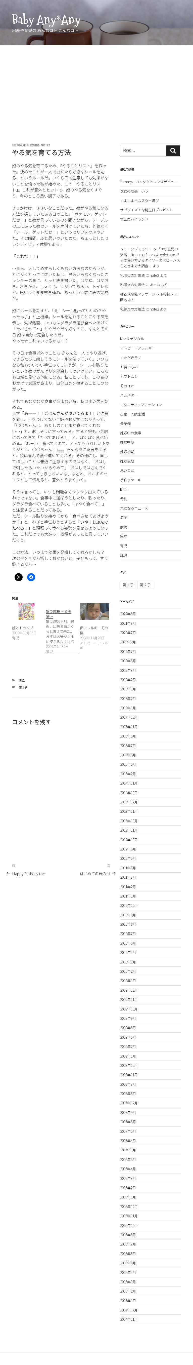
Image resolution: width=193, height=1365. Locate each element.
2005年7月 (128, 1243)
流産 (123, 517)
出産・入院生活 (132, 413)
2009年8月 (128, 1027)
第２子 (145, 584)
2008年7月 (128, 1084)
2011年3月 (128, 877)
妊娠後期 (127, 460)
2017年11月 (129, 726)
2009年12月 (129, 990)
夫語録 (125, 423)
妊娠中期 (127, 442)
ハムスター (129, 395)
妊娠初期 (127, 451)
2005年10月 (129, 1225)
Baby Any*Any (46, 19)
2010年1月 (128, 980)
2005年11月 (129, 1215)
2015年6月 (128, 754)
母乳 (123, 498)
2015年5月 (128, 764)
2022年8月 (128, 613)
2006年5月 (128, 1159)
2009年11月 (129, 999)
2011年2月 (128, 886)
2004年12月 (129, 1309)
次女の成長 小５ (134, 190)
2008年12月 (129, 1065)
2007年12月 (129, 1102)
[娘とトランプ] (26, 611)
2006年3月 (128, 1178)
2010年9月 (128, 914)
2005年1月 (128, 1300)
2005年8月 (128, 1234)
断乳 (123, 489)
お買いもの (129, 366)
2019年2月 (128, 679)
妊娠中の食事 (130, 432)
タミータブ (129, 248)
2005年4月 (128, 1272)
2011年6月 (128, 867)
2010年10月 (129, 905)
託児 (123, 555)
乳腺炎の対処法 (132, 275)
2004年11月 (129, 1319)
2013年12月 (129, 801)
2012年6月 (128, 848)
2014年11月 (129, 783)
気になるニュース (134, 508)
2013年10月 (129, 820)
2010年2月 (128, 971)
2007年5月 (128, 1131)
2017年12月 (129, 717)
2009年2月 (128, 1046)
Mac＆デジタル (132, 338)
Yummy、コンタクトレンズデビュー (149, 181)
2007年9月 (128, 1112)
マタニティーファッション (141, 404)
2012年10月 (129, 839)
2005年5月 (128, 1262)
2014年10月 (129, 792)
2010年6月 (128, 943)
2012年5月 (128, 858)
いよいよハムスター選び (139, 200)
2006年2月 (128, 1187)
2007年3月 (128, 1149)
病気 (123, 526)
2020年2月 (128, 641)
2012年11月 (129, 830)
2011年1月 (128, 896)
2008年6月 (128, 1093)
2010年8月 (128, 924)
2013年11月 (129, 811)
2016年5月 (128, 735)
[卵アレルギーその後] (94, 611)
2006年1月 (128, 1196)
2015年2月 (128, 773)
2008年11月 (129, 1074)
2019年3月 (128, 670)
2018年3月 (128, 688)
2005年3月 (128, 1281)
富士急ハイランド (134, 219)
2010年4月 (128, 952)
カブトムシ (129, 376)
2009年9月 (128, 1018)
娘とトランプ (22, 627)
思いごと (127, 470)
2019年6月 (128, 660)
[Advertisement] (96, 83)
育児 (22, 680)
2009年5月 (128, 1037)
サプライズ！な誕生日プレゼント (146, 209)
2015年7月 (128, 745)
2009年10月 (129, 1008)
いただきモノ (130, 357)
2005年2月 (128, 1291)
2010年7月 (128, 933)
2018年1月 (128, 707)
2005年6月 (128, 1253)
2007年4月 (128, 1140)
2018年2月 (128, 698)
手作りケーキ (130, 479)
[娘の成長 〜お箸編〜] (63, 628)
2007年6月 (128, 1121)
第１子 (23, 687)
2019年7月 (128, 651)
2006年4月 (128, 1168)
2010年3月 (128, 961)
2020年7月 (128, 632)
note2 (45, 145)
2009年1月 (128, 1056)
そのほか (127, 385)
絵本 (123, 536)
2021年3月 (128, 623)
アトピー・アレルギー (137, 347)
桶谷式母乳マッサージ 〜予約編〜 (147, 293)
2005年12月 (129, 1206)
